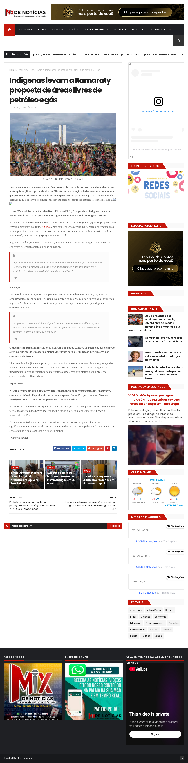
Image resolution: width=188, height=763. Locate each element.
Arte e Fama (154, 610)
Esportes (138, 29)
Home (12, 69)
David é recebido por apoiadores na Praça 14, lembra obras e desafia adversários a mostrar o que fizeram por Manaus (154, 323)
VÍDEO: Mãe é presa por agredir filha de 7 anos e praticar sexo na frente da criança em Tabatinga (154, 399)
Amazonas (25, 29)
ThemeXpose (24, 758)
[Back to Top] (182, 758)
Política (120, 29)
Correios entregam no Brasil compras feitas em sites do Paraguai (98, 480)
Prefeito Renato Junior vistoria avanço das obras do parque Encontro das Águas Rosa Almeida (164, 373)
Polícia (74, 29)
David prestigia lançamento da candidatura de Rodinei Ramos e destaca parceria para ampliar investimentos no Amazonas (92, 54)
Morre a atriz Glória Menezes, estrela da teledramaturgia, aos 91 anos (163, 356)
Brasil (42, 29)
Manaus (57, 29)
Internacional (161, 29)
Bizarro (12, 40)
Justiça (154, 629)
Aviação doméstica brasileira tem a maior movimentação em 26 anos (61, 478)
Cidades (145, 616)
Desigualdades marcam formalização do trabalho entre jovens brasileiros (26, 478)
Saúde (158, 635)
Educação (135, 623)
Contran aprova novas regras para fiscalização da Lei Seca (163, 339)
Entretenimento (96, 29)
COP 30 (46, 226)
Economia (160, 616)
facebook (114, 526)
